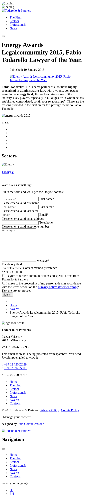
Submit (7, 294)
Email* (43, 214)
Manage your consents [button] (17, 417)
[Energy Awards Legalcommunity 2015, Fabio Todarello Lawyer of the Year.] (43, 80)
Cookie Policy (70, 410)
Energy (8, 172)
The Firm (15, 17)
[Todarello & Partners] (16, 10)
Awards (14, 399)
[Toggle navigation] (3, 36)
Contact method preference (40, 268)
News (13, 28)
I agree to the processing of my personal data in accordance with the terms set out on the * (41, 285)
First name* (46, 199)
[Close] (3, 449)
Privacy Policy (49, 410)
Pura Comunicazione (31, 424)
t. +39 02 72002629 (14, 364)
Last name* (46, 206)
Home (13, 381)
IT (11, 490)
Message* (43, 260)
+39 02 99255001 (15, 368)
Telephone (46, 222)
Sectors (14, 21)
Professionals (18, 24)
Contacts (15, 403)
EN (12, 493)
